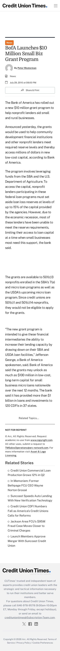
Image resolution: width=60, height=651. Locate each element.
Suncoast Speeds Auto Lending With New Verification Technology (30, 498)
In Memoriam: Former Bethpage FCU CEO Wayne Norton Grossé (25, 485)
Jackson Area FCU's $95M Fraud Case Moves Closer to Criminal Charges (26, 526)
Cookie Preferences (42, 642)
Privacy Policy (23, 642)
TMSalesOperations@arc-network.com (26, 447)
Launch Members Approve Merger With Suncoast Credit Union (27, 541)
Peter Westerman (27, 68)
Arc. (24, 639)
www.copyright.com (41, 440)
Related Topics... (29, 418)
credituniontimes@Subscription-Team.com (30, 617)
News (9, 42)
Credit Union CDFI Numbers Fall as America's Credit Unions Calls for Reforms (28, 511)
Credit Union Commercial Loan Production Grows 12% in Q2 (29, 473)
